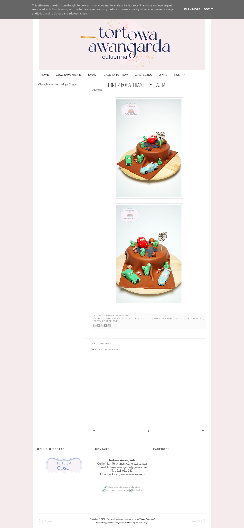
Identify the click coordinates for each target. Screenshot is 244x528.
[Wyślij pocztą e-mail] (95, 325)
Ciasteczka (143, 74)
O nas (163, 74)
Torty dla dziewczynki (168, 318)
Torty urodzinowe (106, 321)
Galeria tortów (116, 74)
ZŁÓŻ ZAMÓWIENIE (68, 74)
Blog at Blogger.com (104, 523)
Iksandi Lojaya (142, 523)
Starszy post (202, 430)
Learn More (191, 9)
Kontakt (180, 74)
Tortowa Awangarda (116, 315)
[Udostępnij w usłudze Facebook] (105, 325)
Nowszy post (94, 430)
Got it (208, 9)
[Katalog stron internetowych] (117, 487)
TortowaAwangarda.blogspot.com (121, 519)
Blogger (73, 84)
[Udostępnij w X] (102, 325)
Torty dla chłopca (118, 318)
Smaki (92, 74)
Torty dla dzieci (141, 318)
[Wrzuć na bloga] (98, 325)
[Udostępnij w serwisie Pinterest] (109, 325)
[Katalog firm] (135, 490)
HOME (45, 74)
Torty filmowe (193, 318)
